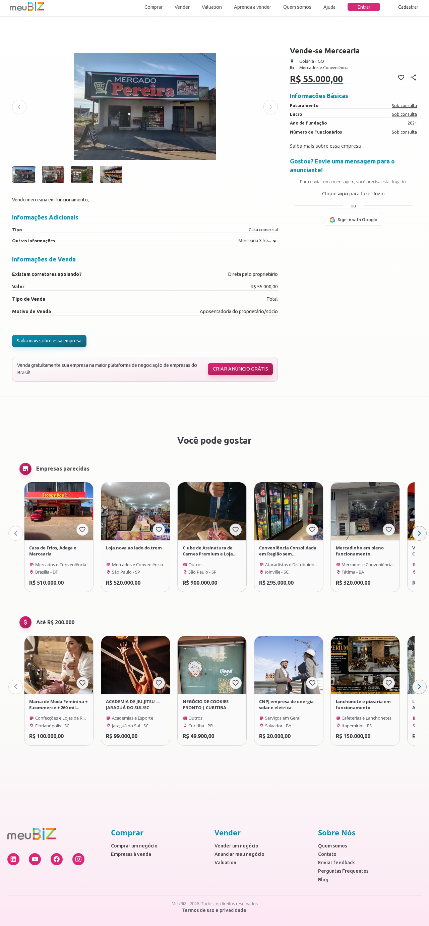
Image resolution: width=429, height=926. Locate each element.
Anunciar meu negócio (239, 854)
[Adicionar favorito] (82, 530)
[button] (19, 107)
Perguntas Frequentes (343, 871)
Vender (182, 7)
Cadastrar (408, 7)
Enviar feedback (336, 862)
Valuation (212, 7)
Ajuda (329, 7)
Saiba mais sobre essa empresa (49, 340)
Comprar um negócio (134, 845)
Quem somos (297, 7)
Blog (323, 879)
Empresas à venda (131, 854)
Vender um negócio (236, 845)
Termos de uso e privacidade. (215, 910)
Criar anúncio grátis (240, 369)
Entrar (363, 7)
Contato (327, 854)
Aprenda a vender (252, 7)
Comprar (153, 7)
